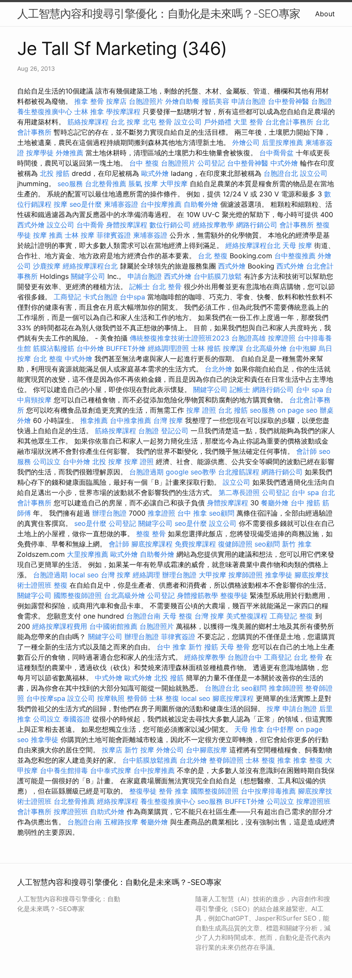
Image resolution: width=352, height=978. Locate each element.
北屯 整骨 (157, 122)
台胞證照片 (146, 101)
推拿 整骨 (89, 101)
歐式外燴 (155, 173)
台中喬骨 (90, 224)
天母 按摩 (297, 245)
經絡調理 (146, 574)
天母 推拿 (249, 729)
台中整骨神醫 (288, 101)
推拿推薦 (94, 420)
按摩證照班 (313, 801)
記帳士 (139, 286)
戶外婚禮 (217, 122)
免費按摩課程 (195, 544)
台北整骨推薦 (105, 183)
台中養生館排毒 (64, 770)
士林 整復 (164, 698)
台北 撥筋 (233, 410)
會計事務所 (296, 224)
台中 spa (309, 389)
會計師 (306, 451)
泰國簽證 (76, 719)
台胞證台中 (245, 657)
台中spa (132, 297)
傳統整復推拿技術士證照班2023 (179, 338)
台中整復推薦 (295, 255)
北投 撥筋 (55, 173)
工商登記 (67, 297)
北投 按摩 (107, 461)
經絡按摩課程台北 (252, 245)
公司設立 (47, 461)
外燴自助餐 (182, 101)
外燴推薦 (69, 152)
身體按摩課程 (126, 224)
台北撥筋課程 (238, 472)
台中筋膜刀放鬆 (218, 276)
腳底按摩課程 (152, 544)
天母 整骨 (235, 647)
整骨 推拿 (173, 791)
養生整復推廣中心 (44, 111)
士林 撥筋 (206, 348)
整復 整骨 (151, 533)
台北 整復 (213, 255)
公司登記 (211, 163)
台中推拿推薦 (130, 420)
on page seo (297, 410)
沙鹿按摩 (47, 266)
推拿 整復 (308, 760)
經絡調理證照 (168, 348)
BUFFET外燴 (126, 348)
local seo (84, 574)
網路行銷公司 (256, 224)
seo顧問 (221, 513)
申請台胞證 (248, 101)
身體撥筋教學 (197, 595)
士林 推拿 (89, 111)
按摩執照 (110, 698)
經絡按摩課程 (117, 801)
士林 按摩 (79, 235)
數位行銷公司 (170, 224)
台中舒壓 (280, 729)
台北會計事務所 (289, 122)
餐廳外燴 (274, 502)
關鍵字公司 (88, 276)
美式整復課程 (246, 616)
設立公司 (188, 122)
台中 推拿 (192, 513)
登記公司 (174, 430)
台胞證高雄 (248, 338)
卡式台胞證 (100, 297)
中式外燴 (284, 163)
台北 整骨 (167, 286)
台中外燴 (90, 348)
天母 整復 (177, 616)
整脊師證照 (226, 760)
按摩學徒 (40, 152)
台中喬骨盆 (276, 152)
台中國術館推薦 (113, 626)
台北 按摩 (125, 122)
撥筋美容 (215, 101)
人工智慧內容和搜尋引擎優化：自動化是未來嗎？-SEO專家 (158, 13)
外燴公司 (246, 142)
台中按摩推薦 (161, 204)
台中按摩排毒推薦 (268, 791)
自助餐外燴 (201, 204)
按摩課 (233, 348)
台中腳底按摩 (206, 750)
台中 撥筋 (305, 502)
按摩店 (116, 101)
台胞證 (321, 101)
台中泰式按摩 (110, 770)
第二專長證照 (239, 492)
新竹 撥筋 (203, 647)
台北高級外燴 (266, 348)
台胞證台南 (143, 616)
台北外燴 (218, 369)
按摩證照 (281, 338)
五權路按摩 (121, 822)
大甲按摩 (174, 183)
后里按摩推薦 (282, 142)
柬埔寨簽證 (121, 204)
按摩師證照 (245, 574)
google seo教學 (191, 472)
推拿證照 (161, 513)
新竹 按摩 (139, 750)
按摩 (60, 204)
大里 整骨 (248, 122)
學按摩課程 (123, 111)
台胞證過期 (146, 472)
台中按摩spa (45, 698)
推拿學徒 (278, 574)
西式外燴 (31, 224)
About (325, 13)
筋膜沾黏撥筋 (53, 348)
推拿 (284, 760)
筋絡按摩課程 (88, 122)
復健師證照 (235, 544)
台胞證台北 (281, 173)
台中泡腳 (302, 348)
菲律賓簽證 (114, 235)
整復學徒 (234, 595)
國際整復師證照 (78, 595)
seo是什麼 (86, 204)
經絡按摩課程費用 (59, 626)
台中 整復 (144, 163)
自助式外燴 (107, 811)
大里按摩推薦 (87, 554)
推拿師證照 (286, 688)
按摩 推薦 (48, 235)
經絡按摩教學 (213, 224)
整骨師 (137, 698)
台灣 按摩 (168, 420)
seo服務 (70, 183)
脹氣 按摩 (143, 183)
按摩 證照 (201, 410)
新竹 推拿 (297, 544)
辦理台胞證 (109, 513)
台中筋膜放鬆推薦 (149, 760)
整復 (60, 585)
